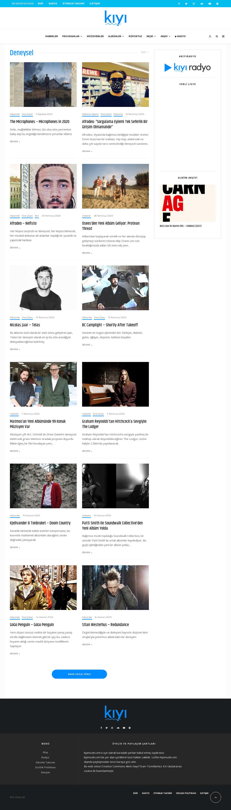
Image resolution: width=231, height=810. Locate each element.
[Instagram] (193, 4)
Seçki (149, 36)
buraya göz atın (126, 762)
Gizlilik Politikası (45, 767)
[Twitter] (186, 4)
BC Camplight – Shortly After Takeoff (110, 325)
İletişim (95, 3)
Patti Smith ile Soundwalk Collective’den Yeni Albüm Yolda (112, 526)
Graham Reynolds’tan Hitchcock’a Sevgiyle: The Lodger (114, 424)
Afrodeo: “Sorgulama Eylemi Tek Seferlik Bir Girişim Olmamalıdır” (115, 124)
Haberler (51, 36)
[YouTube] (210, 4)
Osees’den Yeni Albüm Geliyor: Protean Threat (111, 226)
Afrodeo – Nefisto (23, 223)
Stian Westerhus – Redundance (105, 624)
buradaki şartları (126, 752)
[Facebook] (179, 4)
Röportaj (135, 36)
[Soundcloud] (201, 4)
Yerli (37, 215)
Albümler (114, 36)
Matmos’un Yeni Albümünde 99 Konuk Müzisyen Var (38, 424)
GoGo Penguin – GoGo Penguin (32, 624)
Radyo (53, 3)
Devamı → (15, 141)
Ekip (40, 3)
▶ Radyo (180, 36)
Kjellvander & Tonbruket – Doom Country (40, 523)
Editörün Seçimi (90, 114)
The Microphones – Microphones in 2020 (39, 121)
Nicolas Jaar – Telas (25, 325)
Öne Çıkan (27, 114)
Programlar (70, 36)
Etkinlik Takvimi (73, 3)
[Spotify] (217, 4)
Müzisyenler (95, 36)
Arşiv (164, 36)
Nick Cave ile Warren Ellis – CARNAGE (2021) (181, 226)
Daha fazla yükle (79, 674)
